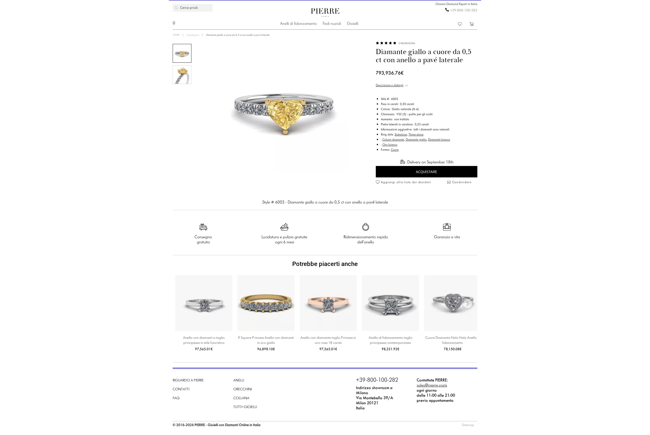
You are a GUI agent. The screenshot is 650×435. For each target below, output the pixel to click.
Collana (241, 398)
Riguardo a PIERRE (188, 380)
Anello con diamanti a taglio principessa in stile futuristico (204, 340)
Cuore (395, 150)
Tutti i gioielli (245, 407)
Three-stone (416, 134)
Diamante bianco (439, 139)
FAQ (176, 398)
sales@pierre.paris (432, 385)
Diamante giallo (416, 139)
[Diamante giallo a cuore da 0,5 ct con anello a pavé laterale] (182, 53)
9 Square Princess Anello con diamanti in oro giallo (266, 340)
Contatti (181, 389)
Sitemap (468, 425)
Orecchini (242, 389)
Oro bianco (389, 144)
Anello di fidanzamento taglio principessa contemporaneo (390, 340)
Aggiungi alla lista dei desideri (406, 182)
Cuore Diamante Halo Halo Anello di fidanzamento (452, 340)
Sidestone (401, 134)
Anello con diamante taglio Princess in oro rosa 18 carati (328, 340)
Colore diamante (393, 139)
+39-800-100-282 (463, 10)
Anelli (238, 380)
